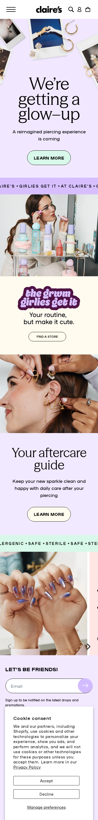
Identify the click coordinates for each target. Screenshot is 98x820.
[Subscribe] (85, 685)
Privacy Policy (27, 767)
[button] (11, 9)
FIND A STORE (47, 336)
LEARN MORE (49, 158)
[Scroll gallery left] (10, 646)
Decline (46, 794)
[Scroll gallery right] (88, 646)
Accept (46, 780)
